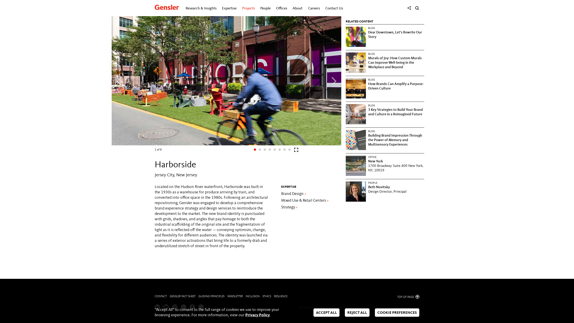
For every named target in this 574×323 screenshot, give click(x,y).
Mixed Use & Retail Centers (304, 201)
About (297, 8)
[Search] (417, 8)
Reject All (357, 313)
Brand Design (293, 194)
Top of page (406, 297)
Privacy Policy (257, 315)
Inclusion (253, 296)
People (265, 8)
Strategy (289, 207)
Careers (314, 8)
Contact (161, 296)
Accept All (326, 313)
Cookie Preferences (397, 313)
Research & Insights (201, 8)
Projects (248, 8)
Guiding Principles (211, 296)
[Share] (409, 8)
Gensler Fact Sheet (183, 296)
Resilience (280, 296)
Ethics (267, 296)
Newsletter (235, 296)
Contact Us (334, 8)
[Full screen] (296, 151)
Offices (281, 8)
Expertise (229, 8)
